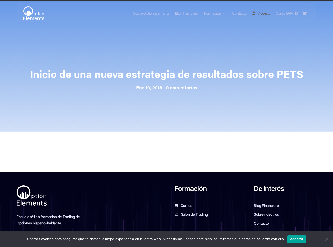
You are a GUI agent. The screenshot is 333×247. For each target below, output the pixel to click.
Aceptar (296, 239)
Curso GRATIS (287, 13)
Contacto (239, 13)
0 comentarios (181, 88)
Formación (212, 13)
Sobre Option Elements (151, 13)
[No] (326, 239)
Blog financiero (186, 13)
